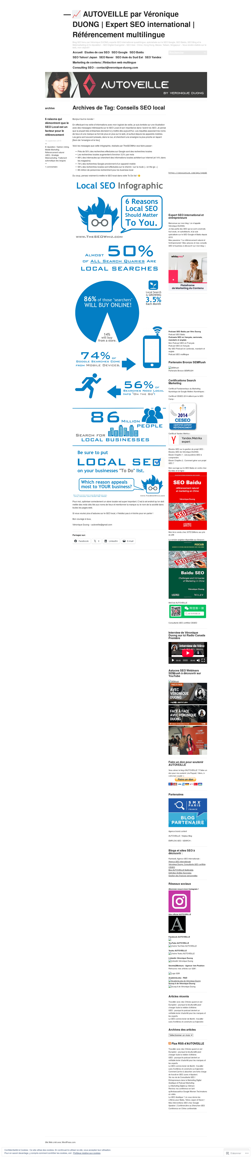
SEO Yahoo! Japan (85, 57)
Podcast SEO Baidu (177, 334)
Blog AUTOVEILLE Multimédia (181, 869)
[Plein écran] (203, 660)
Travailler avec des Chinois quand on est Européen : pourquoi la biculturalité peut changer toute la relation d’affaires (185, 1004)
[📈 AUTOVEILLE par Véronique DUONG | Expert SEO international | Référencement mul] (126, 97)
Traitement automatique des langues (56, 159)
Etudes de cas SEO (97, 52)
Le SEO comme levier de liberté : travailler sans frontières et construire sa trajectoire (186, 1020)
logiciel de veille (125, 124)
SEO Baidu (137, 52)
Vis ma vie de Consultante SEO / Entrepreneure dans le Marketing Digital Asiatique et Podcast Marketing (185, 1080)
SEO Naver (106, 57)
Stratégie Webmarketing (52, 156)
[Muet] (198, 660)
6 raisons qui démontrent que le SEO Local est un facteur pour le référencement (57, 127)
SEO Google (120, 52)
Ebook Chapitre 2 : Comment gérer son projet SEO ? (187, 462)
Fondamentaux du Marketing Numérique (184, 390)
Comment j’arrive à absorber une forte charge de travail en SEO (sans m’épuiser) (187, 1073)
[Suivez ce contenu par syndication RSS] (170, 1043)
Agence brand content (178, 831)
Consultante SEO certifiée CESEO (183, 622)
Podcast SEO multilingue (179, 354)
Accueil (77, 52)
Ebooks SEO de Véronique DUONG (184, 451)
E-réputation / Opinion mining (57, 146)
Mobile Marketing (52, 149)
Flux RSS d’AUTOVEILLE (188, 1043)
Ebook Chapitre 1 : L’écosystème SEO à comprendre (185, 456)
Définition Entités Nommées (180, 872)
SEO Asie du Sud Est (129, 57)
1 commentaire (51, 166)
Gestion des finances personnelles (183, 875)
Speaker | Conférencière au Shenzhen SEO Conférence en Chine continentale (187, 1107)
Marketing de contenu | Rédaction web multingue (104, 62)
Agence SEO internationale (180, 861)
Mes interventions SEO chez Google (184, 1102)
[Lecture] (173, 660)
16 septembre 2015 (53, 140)
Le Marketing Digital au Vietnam (182, 1085)
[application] (188, 653)
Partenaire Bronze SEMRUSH (181, 370)
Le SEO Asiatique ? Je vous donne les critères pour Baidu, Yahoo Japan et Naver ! (187, 1098)
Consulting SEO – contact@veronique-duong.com (105, 67)
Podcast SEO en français (179, 345)
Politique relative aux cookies (86, 1152)
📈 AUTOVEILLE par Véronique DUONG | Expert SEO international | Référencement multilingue (134, 24)
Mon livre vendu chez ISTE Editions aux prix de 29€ (187, 533)
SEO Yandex (153, 57)
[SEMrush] (174, 681)
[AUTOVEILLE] (170, 940)
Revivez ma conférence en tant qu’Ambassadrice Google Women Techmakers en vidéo (188, 1091)
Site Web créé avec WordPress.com (60, 1142)
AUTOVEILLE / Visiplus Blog (180, 835)
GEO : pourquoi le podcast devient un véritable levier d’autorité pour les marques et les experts (187, 1013)
